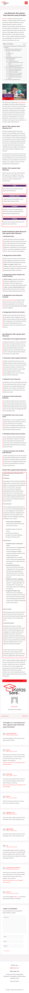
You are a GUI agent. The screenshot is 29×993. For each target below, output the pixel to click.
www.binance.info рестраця (13, 867)
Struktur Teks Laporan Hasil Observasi (13, 50)
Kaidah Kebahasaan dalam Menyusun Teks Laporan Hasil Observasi (14, 58)
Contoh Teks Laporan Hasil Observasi (13, 79)
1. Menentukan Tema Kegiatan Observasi (14, 69)
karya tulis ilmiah (22, 102)
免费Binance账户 (10, 829)
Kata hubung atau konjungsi (10, 300)
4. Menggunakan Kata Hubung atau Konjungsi (15, 65)
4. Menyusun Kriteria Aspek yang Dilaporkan (15, 73)
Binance (8, 796)
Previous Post (5, 716)
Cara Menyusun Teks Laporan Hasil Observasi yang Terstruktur (14, 47)
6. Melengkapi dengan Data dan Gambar (14, 75)
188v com (16, 896)
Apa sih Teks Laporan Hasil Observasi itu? (14, 49)
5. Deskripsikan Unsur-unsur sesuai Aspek (15, 74)
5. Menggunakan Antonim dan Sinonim (14, 66)
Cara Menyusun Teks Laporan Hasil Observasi (14, 67)
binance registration (11, 733)
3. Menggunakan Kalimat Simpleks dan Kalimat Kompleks (15, 63)
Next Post (25, 716)
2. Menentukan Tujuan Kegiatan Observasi (15, 70)
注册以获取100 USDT (10, 812)
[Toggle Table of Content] (23, 44)
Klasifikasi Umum (10, 53)
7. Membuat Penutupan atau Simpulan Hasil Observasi (15, 78)
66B (7, 845)
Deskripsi (9, 54)
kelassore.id (5, 18)
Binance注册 (9, 774)
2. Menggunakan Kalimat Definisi (13, 61)
